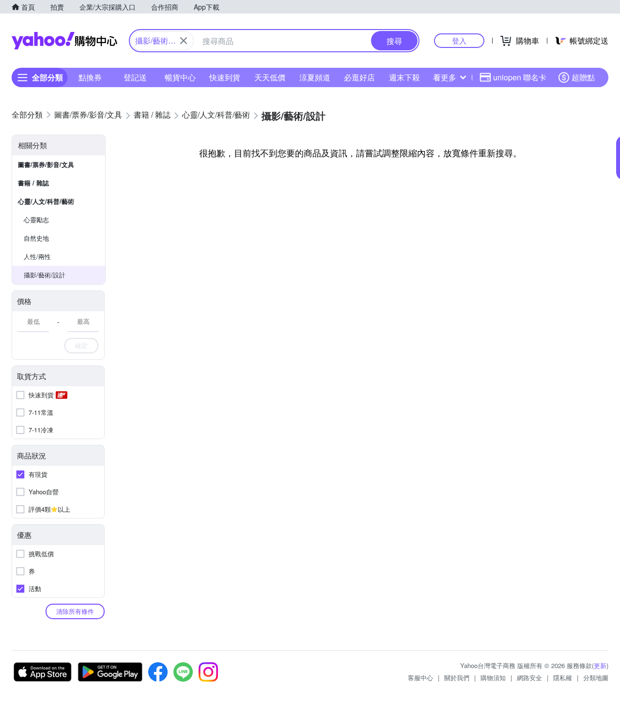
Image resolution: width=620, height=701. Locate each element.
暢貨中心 (180, 77)
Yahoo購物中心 (64, 40)
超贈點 (583, 77)
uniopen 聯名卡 (519, 77)
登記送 (135, 77)
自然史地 (36, 238)
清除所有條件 (75, 611)
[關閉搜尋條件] (183, 40)
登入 (459, 40)
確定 (81, 345)
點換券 (90, 77)
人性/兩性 (37, 256)
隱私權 (562, 677)
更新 (600, 665)
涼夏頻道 (314, 77)
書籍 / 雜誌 (33, 182)
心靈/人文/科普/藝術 (46, 201)
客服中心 (420, 677)
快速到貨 (224, 77)
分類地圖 (595, 677)
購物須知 (493, 677)
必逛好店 (359, 77)
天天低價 (269, 77)
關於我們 (456, 677)
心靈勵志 (36, 219)
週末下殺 (404, 77)
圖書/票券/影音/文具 (46, 164)
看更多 (444, 77)
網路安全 (529, 677)
